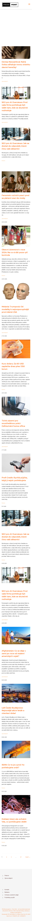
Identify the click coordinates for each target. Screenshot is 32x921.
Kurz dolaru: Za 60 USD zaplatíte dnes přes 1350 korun (13, 366)
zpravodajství (5, 81)
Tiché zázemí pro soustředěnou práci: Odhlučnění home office (13, 423)
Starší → (27, 857)
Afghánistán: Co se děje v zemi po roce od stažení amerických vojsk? (14, 653)
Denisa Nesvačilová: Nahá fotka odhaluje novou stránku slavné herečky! (16, 64)
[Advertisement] (16, 25)
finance (3, 161)
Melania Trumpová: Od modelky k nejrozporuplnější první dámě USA (15, 309)
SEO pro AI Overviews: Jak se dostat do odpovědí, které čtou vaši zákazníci (15, 146)
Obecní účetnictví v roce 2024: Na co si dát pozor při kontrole (15, 252)
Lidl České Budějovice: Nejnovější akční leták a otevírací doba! (13, 710)
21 (20, 857)
